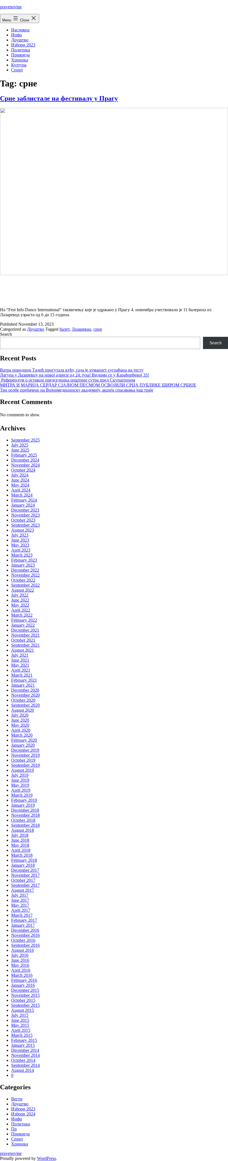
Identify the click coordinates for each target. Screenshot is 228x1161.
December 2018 (25, 810)
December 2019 (25, 750)
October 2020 (23, 700)
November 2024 (25, 465)
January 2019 (23, 805)
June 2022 (20, 600)
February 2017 (24, 920)
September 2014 (25, 1065)
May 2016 (20, 965)
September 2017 (25, 885)
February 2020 (24, 740)
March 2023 (22, 555)
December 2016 (25, 930)
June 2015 (20, 1020)
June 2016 (20, 960)
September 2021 (25, 645)
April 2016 (20, 970)
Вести (17, 1099)
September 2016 (25, 945)
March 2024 (22, 495)
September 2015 (25, 1005)
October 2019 (23, 760)
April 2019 (20, 790)
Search (6, 334)
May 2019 (20, 785)
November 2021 (25, 635)
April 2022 (20, 610)
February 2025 (24, 455)
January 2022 (23, 625)
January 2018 (23, 865)
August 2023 (22, 530)
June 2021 (20, 660)
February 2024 (24, 500)
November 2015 (25, 995)
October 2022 (23, 580)
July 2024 (19, 475)
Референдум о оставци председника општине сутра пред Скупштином (67, 380)
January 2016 (23, 985)
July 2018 (19, 835)
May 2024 (20, 485)
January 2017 (23, 925)
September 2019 (25, 765)
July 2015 (19, 1015)
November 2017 (25, 875)
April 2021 (20, 670)
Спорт (17, 70)
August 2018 (22, 830)
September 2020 (25, 705)
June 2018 (20, 840)
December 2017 (25, 870)
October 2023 (23, 520)
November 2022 (25, 575)
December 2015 (25, 990)
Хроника (19, 60)
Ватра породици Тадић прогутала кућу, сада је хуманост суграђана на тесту (71, 370)
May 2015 (20, 1025)
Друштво (19, 40)
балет (65, 329)
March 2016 (22, 975)
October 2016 (23, 940)
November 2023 (25, 515)
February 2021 (24, 680)
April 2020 (20, 730)
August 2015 (22, 1010)
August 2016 (22, 950)
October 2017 (23, 880)
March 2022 (22, 615)
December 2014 (25, 1050)
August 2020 (22, 710)
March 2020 (22, 735)
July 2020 (19, 715)
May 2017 (20, 905)
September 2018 (25, 825)
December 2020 (25, 690)
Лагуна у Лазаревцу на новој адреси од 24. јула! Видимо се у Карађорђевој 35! (74, 375)
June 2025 (20, 450)
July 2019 (19, 775)
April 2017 (20, 910)
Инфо (16, 35)
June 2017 (20, 900)
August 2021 (22, 650)
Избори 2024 (23, 1114)
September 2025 (25, 440)
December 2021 (25, 630)
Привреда (20, 55)
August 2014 (22, 1070)
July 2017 (19, 895)
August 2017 (22, 890)
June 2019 (20, 780)
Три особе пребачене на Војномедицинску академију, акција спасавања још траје (76, 390)
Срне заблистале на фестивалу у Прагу (59, 98)
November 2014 (25, 1055)
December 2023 (25, 510)
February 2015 (24, 1040)
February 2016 (24, 980)
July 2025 (19, 445)
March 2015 (22, 1035)
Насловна (20, 30)
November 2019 (25, 755)
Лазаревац (81, 329)
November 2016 (25, 935)
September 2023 (25, 525)
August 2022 (22, 590)
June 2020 (20, 720)
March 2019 (22, 795)
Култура (18, 65)
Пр (14, 1129)
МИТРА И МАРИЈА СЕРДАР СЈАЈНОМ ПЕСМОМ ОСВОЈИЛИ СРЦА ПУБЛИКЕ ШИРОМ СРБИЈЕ (98, 385)
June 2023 (20, 540)
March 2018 (22, 855)
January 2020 (23, 745)
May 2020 (20, 725)
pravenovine (11, 6)
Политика (20, 50)
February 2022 (24, 620)
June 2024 (20, 480)
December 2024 (25, 460)
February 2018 (24, 860)
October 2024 (23, 470)
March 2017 (22, 915)
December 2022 (25, 570)
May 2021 (20, 665)
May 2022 (20, 605)
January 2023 (23, 565)
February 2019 (24, 800)
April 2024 (20, 490)
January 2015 (23, 1045)
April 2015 (20, 1030)
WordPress (46, 1158)
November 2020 (25, 695)
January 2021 (23, 685)
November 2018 (25, 815)
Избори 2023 (23, 45)
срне (97, 329)
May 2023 (20, 545)
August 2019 (22, 770)
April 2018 (20, 850)
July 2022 (19, 595)
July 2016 (19, 955)
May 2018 (20, 845)
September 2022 (25, 585)
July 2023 (19, 535)
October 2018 (23, 820)
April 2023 (20, 550)
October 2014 (23, 1060)
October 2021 (23, 640)
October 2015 (23, 1000)
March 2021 (22, 675)
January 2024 (23, 505)
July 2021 (19, 655)
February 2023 (24, 560)
